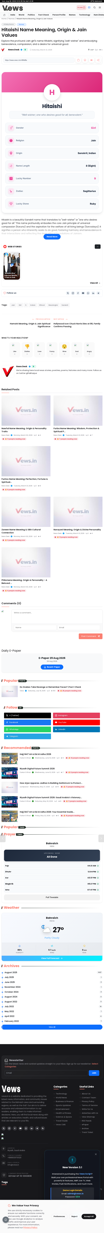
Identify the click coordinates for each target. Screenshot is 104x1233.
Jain (13, 305)
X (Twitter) (14, 715)
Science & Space (64, 1116)
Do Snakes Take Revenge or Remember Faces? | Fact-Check (50, 687)
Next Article (59, 319)
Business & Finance (65, 1101)
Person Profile (59, 15)
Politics (31, 15)
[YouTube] (83, 293)
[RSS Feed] (43, 1128)
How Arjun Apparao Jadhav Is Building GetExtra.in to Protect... (51, 783)
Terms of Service (90, 1105)
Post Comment (88, 636)
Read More (52, 236)
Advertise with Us (90, 1113)
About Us (86, 1093)
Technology (84, 15)
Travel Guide (62, 1120)
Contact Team (89, 1097)
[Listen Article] (91, 60)
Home (4, 18)
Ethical (42, 305)
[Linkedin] (93, 293)
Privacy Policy (88, 1101)
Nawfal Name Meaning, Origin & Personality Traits (24, 430)
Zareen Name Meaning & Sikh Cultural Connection (21, 531)
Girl (20, 305)
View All (94, 283)
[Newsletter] (89, 7)
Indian (32, 305)
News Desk (21, 366)
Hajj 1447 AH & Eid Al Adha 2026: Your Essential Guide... (47, 812)
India (12, 15)
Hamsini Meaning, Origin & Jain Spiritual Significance (30, 325)
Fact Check (43, 15)
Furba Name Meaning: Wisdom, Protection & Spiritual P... (76, 430)
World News (61, 1097)
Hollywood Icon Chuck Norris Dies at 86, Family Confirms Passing (77, 325)
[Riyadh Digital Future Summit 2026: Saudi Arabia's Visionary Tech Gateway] (10, 802)
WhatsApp (14, 729)
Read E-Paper (53, 667)
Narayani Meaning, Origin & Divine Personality (77, 529)
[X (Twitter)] (68, 293)
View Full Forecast (52, 958)
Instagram (62, 715)
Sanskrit (65, 305)
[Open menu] (100, 7)
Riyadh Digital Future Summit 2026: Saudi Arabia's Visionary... (51, 797)
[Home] (4, 15)
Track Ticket (87, 1132)
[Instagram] (73, 293)
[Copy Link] (78, 60)
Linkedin (61, 729)
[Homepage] (12, 7)
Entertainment (63, 1109)
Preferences (59, 1216)
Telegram (13, 736)
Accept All (89, 1216)
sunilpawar (24, 787)
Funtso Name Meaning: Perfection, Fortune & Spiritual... (25, 481)
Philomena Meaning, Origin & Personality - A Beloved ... (24, 582)
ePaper (85, 1124)
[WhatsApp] (88, 293)
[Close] (96, 1154)
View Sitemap (88, 1116)
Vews (22, 691)
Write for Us (87, 1109)
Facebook (13, 722)
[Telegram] (98, 293)
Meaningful (53, 305)
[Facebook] (78, 293)
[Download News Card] (85, 60)
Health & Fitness (63, 1113)
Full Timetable (52, 897)
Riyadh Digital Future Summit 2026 (37, 768)
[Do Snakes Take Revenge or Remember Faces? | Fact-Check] (10, 691)
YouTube (62, 722)
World (21, 15)
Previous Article (42, 319)
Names (72, 15)
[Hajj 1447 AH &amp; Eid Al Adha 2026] (10, 758)
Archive (85, 1128)
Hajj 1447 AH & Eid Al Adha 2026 (35, 754)
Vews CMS (61, 1124)
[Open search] (94, 7)
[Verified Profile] (21, 50)
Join (94, 1073)
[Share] (98, 60)
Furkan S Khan (25, 758)
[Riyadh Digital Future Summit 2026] (10, 773)
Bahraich (96, 1)
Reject (74, 1216)
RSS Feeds (86, 1120)
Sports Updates (63, 1105)
